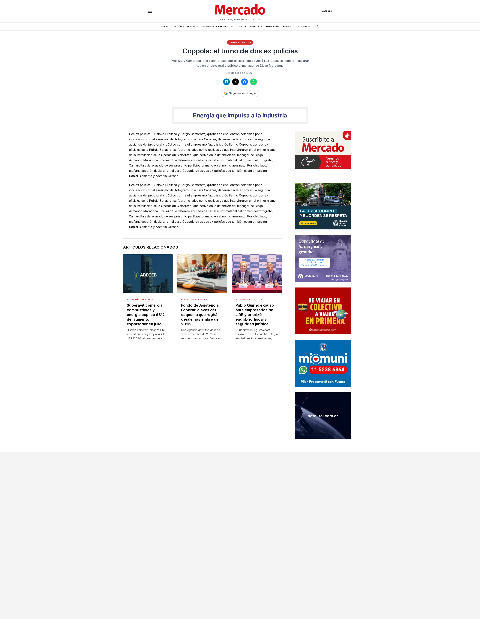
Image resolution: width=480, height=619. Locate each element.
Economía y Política (240, 42)
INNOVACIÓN (272, 26)
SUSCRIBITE (303, 26)
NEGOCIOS (256, 26)
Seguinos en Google (242, 93)
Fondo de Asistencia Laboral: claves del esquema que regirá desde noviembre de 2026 (200, 314)
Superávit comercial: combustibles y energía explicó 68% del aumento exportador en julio (146, 314)
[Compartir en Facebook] (244, 81)
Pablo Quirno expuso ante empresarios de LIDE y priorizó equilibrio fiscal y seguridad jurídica (255, 314)
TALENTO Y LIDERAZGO (215, 26)
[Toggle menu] (150, 11)
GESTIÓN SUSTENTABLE (185, 26)
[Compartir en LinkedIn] (226, 81)
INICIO (164, 26)
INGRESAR (326, 11)
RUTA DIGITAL (238, 26)
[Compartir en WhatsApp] (253, 81)
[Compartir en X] (235, 81)
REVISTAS (288, 26)
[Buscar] (317, 26)
